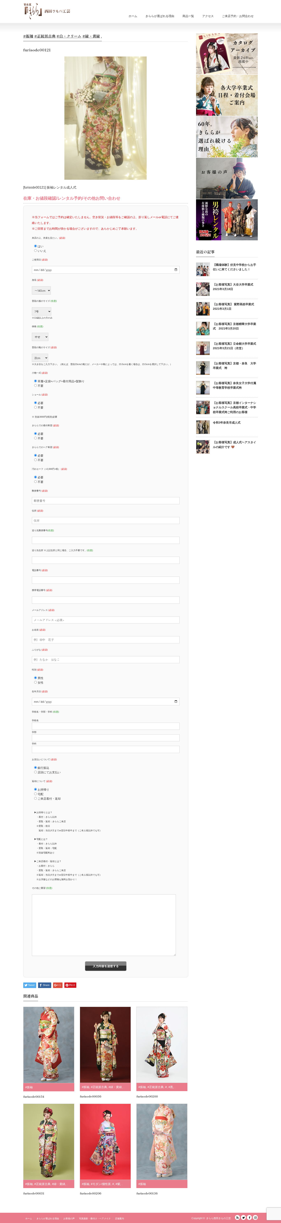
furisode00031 (33, 1193)
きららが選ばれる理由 (159, 16)
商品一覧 (188, 16)
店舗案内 (119, 1218)
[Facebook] (249, 1217)
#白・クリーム (69, 36)
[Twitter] (243, 1217)
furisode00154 (33, 1096)
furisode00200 (147, 1096)
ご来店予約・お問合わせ (238, 16)
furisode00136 (147, 1193)
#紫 (118, 1184)
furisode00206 (90, 1193)
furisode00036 (90, 1096)
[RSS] (237, 1217)
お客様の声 (69, 1218)
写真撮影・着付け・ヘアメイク (95, 1218)
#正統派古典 (45, 36)
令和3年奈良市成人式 (226, 422)
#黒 (170, 1087)
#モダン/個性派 (101, 1184)
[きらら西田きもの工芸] (47, 11)
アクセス (208, 16)
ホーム (133, 16)
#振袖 (28, 36)
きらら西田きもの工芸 (218, 1218)
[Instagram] (255, 1217)
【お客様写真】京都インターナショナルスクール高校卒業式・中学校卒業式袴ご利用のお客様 (234, 407)
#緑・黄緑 (91, 36)
